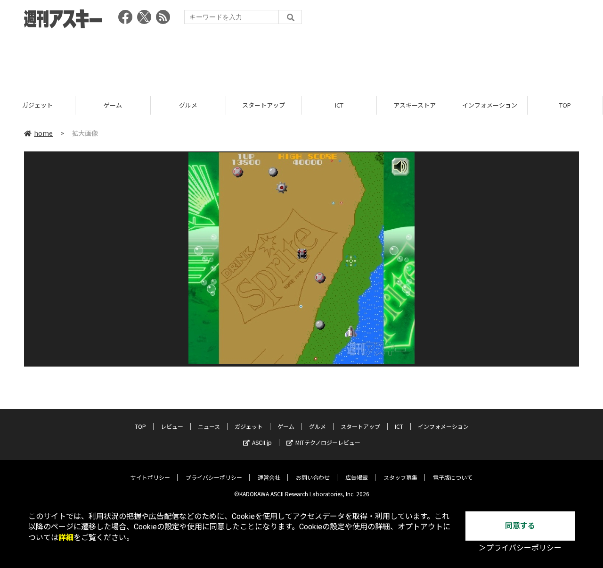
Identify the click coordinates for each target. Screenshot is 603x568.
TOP (565, 104)
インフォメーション (489, 104)
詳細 (65, 537)
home (43, 133)
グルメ (188, 104)
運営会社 (269, 477)
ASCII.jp (262, 442)
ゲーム (113, 104)
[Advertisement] (301, 59)
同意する (520, 525)
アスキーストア (414, 104)
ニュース (209, 426)
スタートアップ (263, 104)
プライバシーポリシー (214, 477)
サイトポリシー (150, 477)
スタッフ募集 (400, 477)
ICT (339, 104)
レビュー (172, 426)
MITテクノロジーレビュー (327, 442)
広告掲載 (356, 477)
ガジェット (37, 104)
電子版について (453, 477)
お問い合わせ (313, 477)
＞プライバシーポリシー (520, 547)
